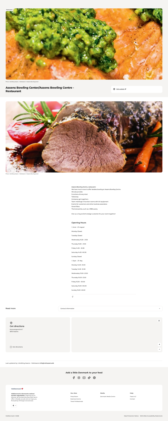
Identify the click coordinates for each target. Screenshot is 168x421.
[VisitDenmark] (17, 389)
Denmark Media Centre (107, 396)
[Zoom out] (159, 349)
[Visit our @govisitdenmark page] (89, 377)
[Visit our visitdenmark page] (84, 377)
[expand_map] (159, 321)
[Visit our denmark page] (73, 377)
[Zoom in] (159, 344)
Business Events (76, 399)
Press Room (74, 396)
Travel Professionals (77, 401)
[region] (116, 334)
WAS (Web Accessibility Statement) (151, 416)
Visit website (120, 89)
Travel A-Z (133, 396)
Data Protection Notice (131, 416)
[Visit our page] (78, 377)
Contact (132, 399)
